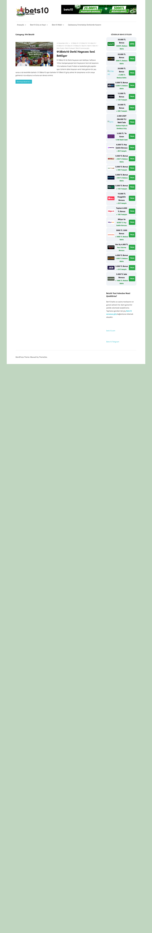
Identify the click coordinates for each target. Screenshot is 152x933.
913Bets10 (74, 43)
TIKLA (132, 58)
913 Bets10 (83, 43)
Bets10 (95, 46)
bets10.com (110, 330)
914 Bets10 (91, 43)
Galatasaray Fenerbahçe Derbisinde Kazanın (84, 24)
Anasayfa (20, 24)
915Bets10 (77, 46)
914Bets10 (60, 46)
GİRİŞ (132, 44)
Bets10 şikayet (70, 48)
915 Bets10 (68, 46)
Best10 (84, 46)
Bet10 (89, 46)
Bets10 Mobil (57, 24)
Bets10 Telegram (112, 341)
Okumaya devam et (23, 81)
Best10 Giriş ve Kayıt (38, 24)
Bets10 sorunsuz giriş (82, 48)
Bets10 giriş (60, 48)
